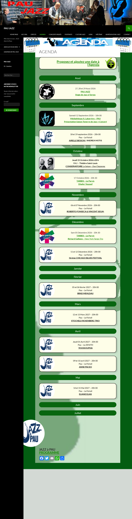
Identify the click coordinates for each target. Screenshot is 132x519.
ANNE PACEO (85, 367)
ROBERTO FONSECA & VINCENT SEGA (85, 211)
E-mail (6, 101)
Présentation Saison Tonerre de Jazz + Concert (85, 121)
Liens (90, 34)
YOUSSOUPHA (85, 348)
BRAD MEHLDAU (85, 293)
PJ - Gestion (8, 66)
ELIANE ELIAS (85, 394)
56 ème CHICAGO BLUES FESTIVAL (85, 258)
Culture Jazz (80, 34)
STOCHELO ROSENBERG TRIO (85, 320)
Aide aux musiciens (11, 47)
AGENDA (43, 34)
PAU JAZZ (9, 28)
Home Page (14, 34)
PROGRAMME (49, 452)
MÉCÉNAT (99, 34)
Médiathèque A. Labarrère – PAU (85, 118)
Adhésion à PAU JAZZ (113, 34)
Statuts (33, 34)
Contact (127, 34)
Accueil (24, 34)
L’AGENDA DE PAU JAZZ (11, 52)
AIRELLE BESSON (77, 140)
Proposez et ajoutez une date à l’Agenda (78, 63)
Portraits (68, 34)
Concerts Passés (55, 34)
